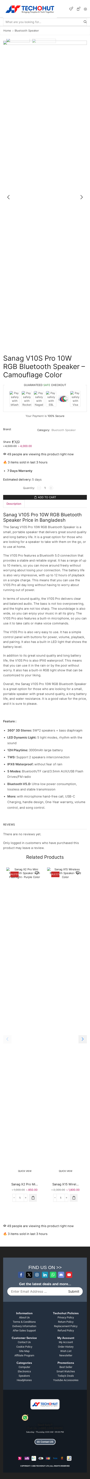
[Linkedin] (45, 1275)
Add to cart (47, 497)
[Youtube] (69, 1275)
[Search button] (85, 21)
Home (7, 30)
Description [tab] (13, 503)
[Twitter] (29, 1275)
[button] (8, 197)
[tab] (14, 504)
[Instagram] (37, 1275)
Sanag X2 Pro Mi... (24, 1184)
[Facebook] (21, 1275)
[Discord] (61, 1275)
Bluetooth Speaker (27, 30)
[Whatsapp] (53, 1275)
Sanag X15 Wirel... (65, 1184)
